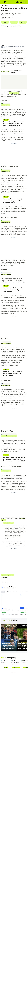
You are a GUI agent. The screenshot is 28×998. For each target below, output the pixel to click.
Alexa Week (14, 591)
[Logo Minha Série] (20, 2)
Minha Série (4, 5)
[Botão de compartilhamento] (5, 22)
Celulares (21, 591)
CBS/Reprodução (5, 171)
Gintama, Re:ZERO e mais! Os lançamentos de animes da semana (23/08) (12, 373)
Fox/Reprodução (5, 105)
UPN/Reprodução (6, 471)
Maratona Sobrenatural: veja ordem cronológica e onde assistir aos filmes (12, 201)
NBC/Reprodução (6, 274)
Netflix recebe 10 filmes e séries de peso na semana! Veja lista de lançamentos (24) (14, 290)
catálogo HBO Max (14, 93)
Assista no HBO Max (8, 523)
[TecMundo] (5, 2)
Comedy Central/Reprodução (9, 436)
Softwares (8, 591)
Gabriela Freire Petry (6, 17)
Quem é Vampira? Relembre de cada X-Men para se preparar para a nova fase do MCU (13, 124)
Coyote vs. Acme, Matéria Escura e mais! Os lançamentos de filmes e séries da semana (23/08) (14, 459)
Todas (3, 591)
